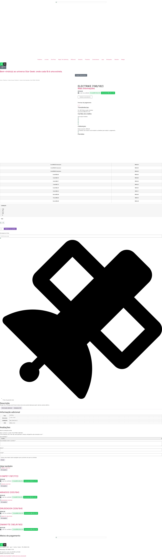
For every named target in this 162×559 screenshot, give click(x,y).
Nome (2, 447)
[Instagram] (4, 64)
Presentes (87, 59)
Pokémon (40, 59)
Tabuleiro (116, 59)
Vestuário (80, 59)
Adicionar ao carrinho (10, 228)
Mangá (123, 59)
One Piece (53, 59)
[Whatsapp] (1, 64)
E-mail (2, 452)
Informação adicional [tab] (7, 408)
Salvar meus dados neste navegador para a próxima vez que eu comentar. (19, 457)
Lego (103, 59)
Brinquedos (109, 59)
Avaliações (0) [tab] (17, 408)
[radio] (2, 209)
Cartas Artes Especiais (25, 80)
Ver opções (4, 470)
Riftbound (73, 59)
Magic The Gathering (63, 59)
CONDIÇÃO (3, 205)
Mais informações (86, 88)
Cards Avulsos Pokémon (13, 80)
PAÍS (2, 218)
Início (1, 80)
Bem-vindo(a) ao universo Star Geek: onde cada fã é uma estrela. (31, 71)
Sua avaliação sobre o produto (8, 440)
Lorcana (46, 59)
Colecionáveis (95, 59)
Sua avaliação (3, 436)
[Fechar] (79, 105)
